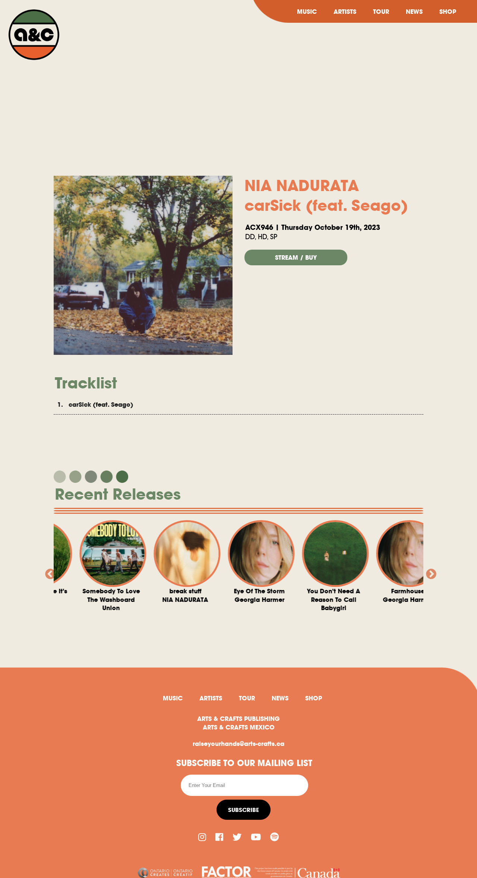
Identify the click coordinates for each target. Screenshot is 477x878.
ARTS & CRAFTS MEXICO (239, 727)
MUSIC (307, 11)
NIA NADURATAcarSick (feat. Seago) (326, 195)
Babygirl (214, 599)
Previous (48, 572)
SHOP (447, 11)
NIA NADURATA (66, 595)
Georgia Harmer (140, 595)
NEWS (414, 11)
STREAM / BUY (296, 257)
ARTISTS (345, 11)
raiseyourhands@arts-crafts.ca (238, 744)
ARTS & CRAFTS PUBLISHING (238, 719)
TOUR (381, 11)
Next (429, 572)
